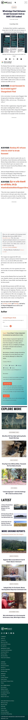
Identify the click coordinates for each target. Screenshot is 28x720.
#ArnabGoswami (6, 238)
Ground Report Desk (14, 24)
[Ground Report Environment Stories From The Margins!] (6, 2)
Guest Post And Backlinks (6, 649)
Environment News (14, 432)
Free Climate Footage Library (7, 679)
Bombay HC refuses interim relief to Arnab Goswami (13, 151)
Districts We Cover (5, 695)
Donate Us (3, 666)
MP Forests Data (4, 701)
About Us (3, 637)
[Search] (15, 2)
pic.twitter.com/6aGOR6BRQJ (10, 247)
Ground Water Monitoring (6, 712)
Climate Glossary (4, 676)
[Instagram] (4, 632)
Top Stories (14, 7)
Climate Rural (4, 693)
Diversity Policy (4, 654)
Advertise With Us (5, 650)
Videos (2, 681)
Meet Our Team (4, 641)
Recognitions (3, 644)
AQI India (3, 705)
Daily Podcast (4, 678)
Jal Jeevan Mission (5, 710)
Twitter (9, 303)
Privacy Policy (4, 652)
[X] (9, 632)
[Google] (13, 632)
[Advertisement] (14, 132)
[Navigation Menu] (26, 2)
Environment (3, 686)
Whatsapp (16, 303)
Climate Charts (4, 709)
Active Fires (3, 707)
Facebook (5, 303)
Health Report (14, 460)
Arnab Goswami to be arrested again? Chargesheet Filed (13, 89)
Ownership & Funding (5, 642)
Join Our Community (5, 668)
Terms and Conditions (5, 656)
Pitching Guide (4, 670)
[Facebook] (11, 632)
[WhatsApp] (2, 632)
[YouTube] (6, 632)
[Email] (11, 326)
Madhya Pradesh (14, 582)
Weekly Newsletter (5, 664)
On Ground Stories (5, 689)
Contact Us (3, 639)
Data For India (4, 703)
